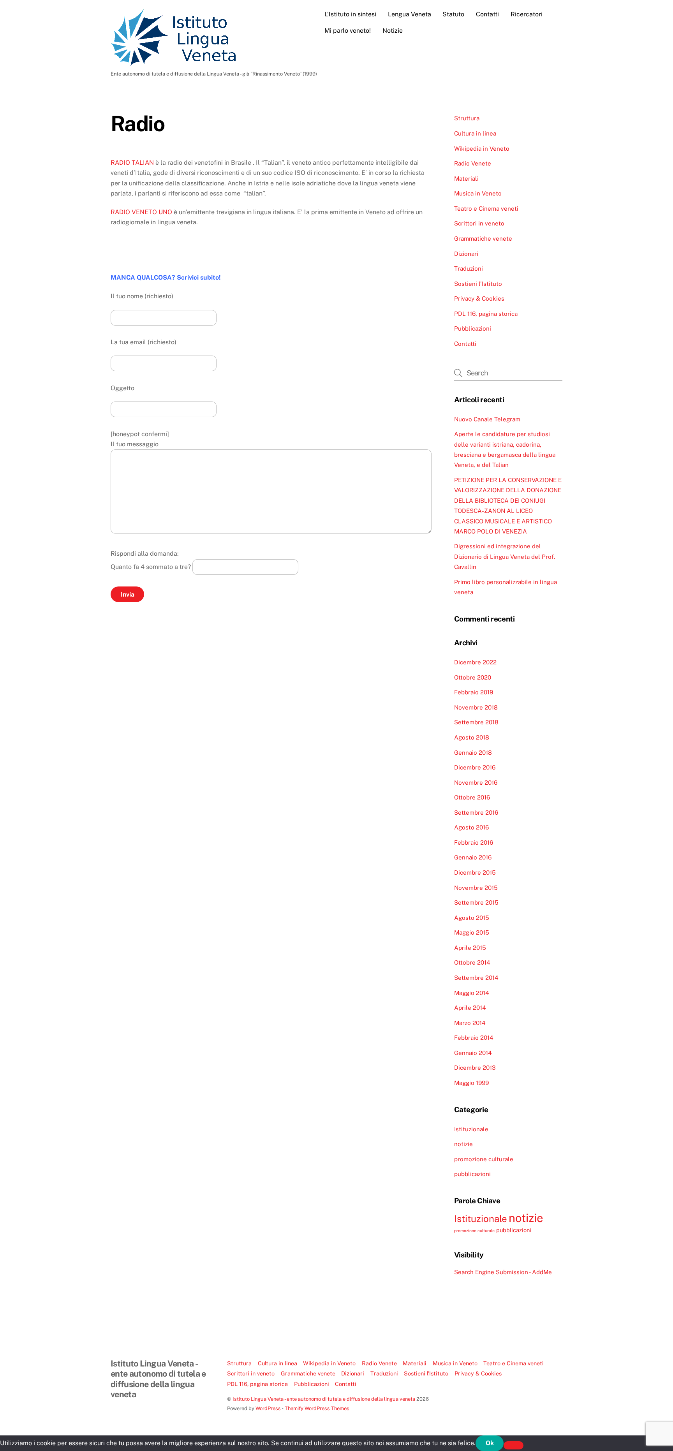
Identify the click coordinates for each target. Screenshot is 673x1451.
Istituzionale (471, 1129)
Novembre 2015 (476, 887)
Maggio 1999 (471, 1082)
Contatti (487, 14)
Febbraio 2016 (473, 842)
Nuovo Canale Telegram (487, 419)
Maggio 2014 (471, 993)
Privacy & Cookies (479, 298)
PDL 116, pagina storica (486, 313)
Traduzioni (468, 268)
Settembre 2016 (476, 812)
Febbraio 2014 (473, 1037)
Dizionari (466, 253)
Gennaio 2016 (473, 857)
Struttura (466, 118)
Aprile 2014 (470, 1007)
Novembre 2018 (476, 707)
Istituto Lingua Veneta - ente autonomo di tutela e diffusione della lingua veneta (324, 1399)
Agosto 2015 (471, 917)
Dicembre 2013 (475, 1067)
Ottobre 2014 (472, 962)
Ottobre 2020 (472, 677)
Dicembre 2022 (475, 662)
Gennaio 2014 (473, 1053)
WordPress (268, 1408)
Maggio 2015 (471, 932)
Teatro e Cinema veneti (486, 208)
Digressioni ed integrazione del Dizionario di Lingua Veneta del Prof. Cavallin (504, 556)
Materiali (466, 178)
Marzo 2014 (470, 1023)
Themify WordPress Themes (317, 1408)
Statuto (453, 14)
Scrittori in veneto (479, 223)
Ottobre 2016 (472, 797)
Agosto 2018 (471, 737)
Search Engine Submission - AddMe (503, 1272)
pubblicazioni (472, 1174)
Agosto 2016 (471, 827)
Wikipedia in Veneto (481, 148)
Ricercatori (527, 14)
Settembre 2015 (476, 902)
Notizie (392, 30)
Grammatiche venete (483, 238)
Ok (490, 1443)
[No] (513, 1445)
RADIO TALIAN (132, 162)
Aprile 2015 (470, 947)
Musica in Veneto (478, 193)
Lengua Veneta (409, 14)
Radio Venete (472, 163)
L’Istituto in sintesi (350, 14)
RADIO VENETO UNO (141, 212)
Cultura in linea (475, 133)
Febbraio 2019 (473, 692)
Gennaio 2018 (473, 752)
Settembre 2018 (476, 722)
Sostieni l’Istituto (478, 283)
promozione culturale (483, 1159)
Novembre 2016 (475, 782)
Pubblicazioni (472, 328)
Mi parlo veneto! (347, 30)
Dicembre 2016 (474, 767)
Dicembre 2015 (475, 872)
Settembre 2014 (476, 977)
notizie (463, 1144)
